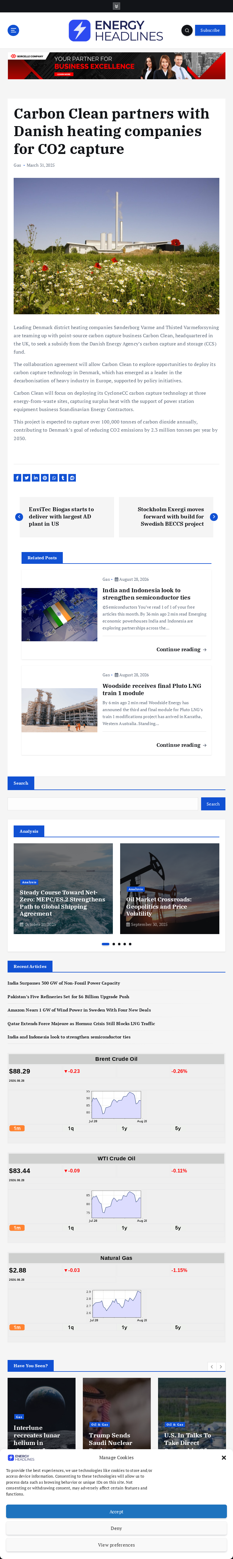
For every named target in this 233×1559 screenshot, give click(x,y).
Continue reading (179, 649)
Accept (117, 1511)
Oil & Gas (30, 1424)
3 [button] (119, 944)
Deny (116, 1528)
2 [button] (114, 944)
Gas (17, 165)
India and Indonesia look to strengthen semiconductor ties (69, 1037)
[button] (224, 1458)
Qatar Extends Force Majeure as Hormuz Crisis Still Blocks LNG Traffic (81, 1023)
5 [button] (130, 944)
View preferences (116, 1545)
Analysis (29, 882)
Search (21, 783)
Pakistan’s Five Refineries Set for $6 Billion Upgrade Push (68, 996)
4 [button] (124, 944)
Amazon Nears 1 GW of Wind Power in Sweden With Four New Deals (79, 1010)
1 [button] (106, 944)
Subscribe (210, 30)
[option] (63, 888)
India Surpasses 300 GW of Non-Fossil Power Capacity (64, 983)
